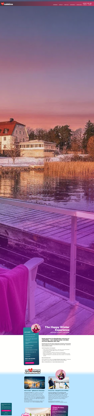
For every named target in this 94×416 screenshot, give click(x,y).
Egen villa (66, 4)
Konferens (55, 4)
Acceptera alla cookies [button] (6, 410)
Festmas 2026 (79, 4)
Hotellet (60, 4)
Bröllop (84, 4)
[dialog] (6, 409)
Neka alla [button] (6, 412)
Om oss (89, 4)
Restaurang (72, 4)
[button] (6, 414)
